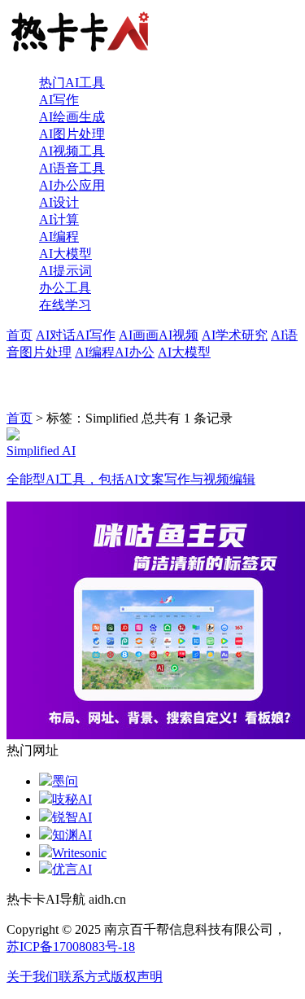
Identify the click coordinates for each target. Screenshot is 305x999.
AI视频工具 (72, 151)
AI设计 (59, 202)
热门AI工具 (72, 83)
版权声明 (137, 977)
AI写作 (59, 100)
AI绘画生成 (72, 117)
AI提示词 (65, 271)
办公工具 (65, 288)
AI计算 (59, 219)
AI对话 (56, 335)
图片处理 (46, 352)
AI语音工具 (72, 168)
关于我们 (33, 977)
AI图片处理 (72, 134)
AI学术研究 (235, 335)
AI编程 (59, 236)
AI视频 (178, 335)
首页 (20, 335)
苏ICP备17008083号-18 (71, 946)
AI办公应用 (72, 185)
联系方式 (85, 977)
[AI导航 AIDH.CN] (80, 54)
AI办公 (135, 352)
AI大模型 (65, 254)
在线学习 (65, 305)
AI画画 (139, 335)
